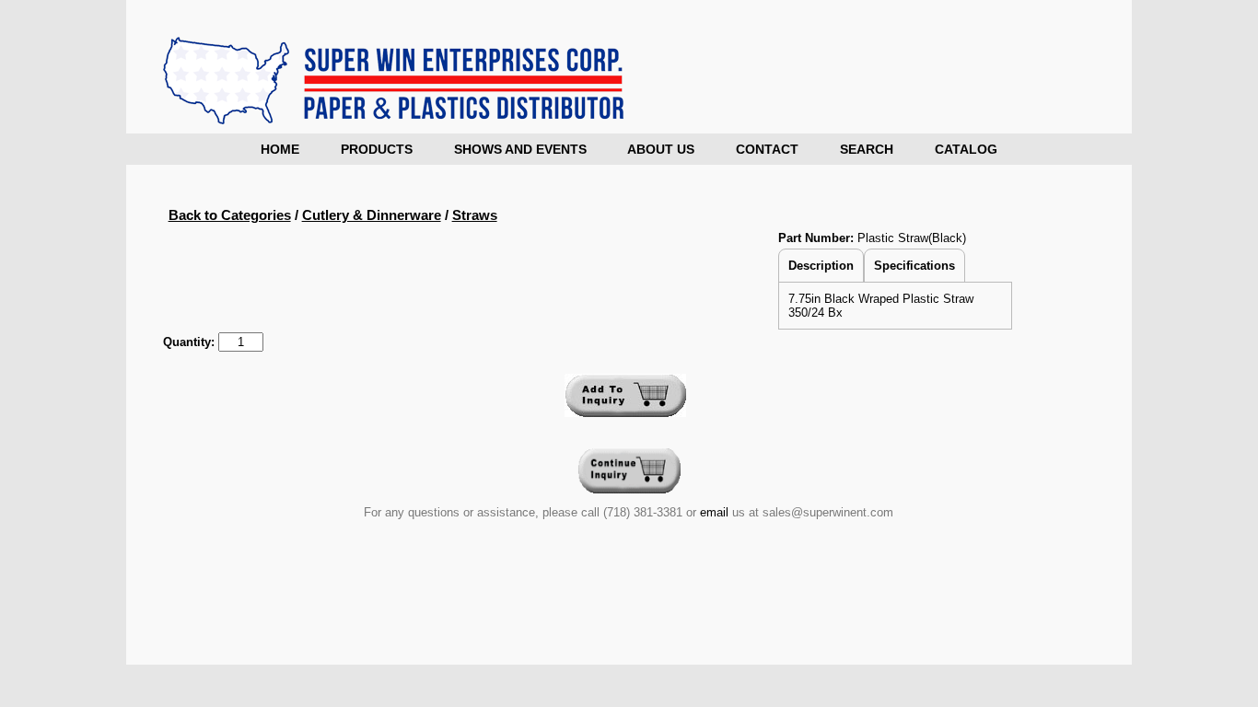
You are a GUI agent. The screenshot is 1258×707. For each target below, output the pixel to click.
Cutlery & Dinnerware (371, 215)
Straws (474, 215)
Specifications (914, 265)
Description (821, 265)
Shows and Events (520, 149)
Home (280, 149)
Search (866, 149)
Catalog (966, 149)
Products (377, 149)
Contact (767, 149)
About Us (660, 149)
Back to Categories (230, 215)
